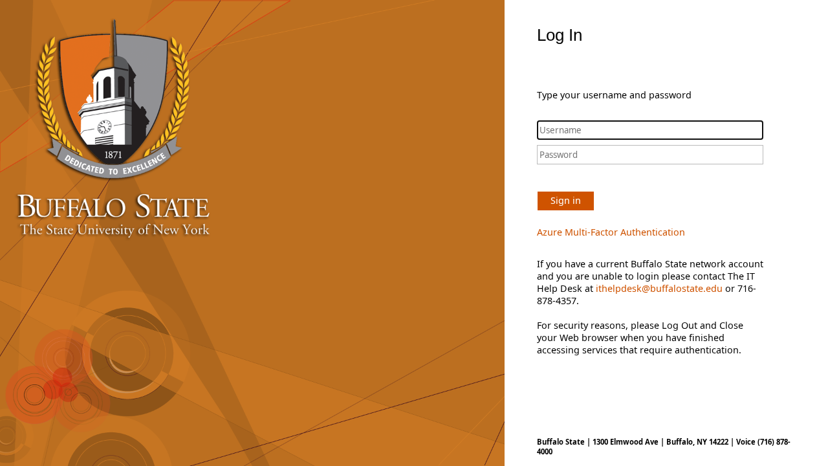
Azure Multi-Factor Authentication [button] (611, 232)
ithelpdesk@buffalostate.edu (659, 288)
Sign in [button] (565, 200)
